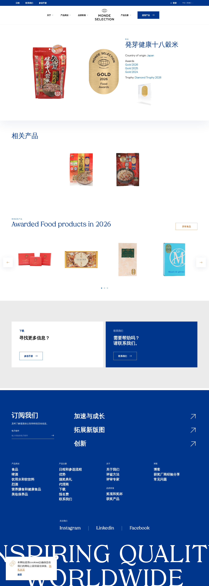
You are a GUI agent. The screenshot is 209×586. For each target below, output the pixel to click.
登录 (175, 3)
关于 (49, 15)
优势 (62, 474)
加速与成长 (89, 416)
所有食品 (186, 226)
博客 (156, 463)
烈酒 (15, 484)
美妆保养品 (20, 494)
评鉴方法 (112, 474)
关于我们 (112, 469)
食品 (15, 469)
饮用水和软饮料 (23, 479)
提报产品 (146, 15)
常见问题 (160, 479)
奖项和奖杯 (114, 494)
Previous (8, 262)
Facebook (139, 528)
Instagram (70, 528)
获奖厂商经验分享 (167, 474)
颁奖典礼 (65, 479)
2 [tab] (104, 288)
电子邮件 (15, 431)
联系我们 (29, 3)
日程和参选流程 (70, 469)
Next (201, 262)
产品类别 (64, 15)
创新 (80, 444)
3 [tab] (107, 288)
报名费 (64, 494)
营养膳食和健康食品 (26, 489)
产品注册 (125, 15)
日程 (18, 3)
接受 (20, 574)
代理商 (64, 484)
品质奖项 (82, 15)
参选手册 (43, 3)
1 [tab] (101, 288)
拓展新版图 (89, 430)
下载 (62, 489)
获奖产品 (112, 499)
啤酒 (15, 474)
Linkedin (105, 528)
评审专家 (112, 479)
